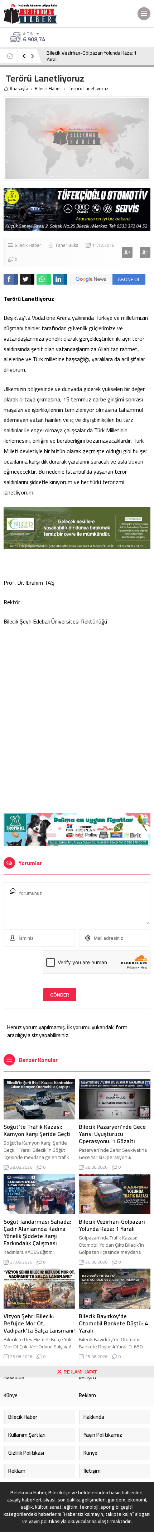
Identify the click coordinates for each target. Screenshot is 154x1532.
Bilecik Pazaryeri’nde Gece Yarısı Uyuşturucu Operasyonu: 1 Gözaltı (112, 1133)
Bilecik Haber (48, 88)
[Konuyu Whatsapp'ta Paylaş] (44, 279)
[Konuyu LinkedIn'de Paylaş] (60, 279)
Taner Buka (66, 245)
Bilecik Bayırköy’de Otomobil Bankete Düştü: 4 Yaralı (113, 1323)
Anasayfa (19, 88)
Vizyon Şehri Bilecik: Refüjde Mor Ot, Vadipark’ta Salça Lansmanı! (39, 1323)
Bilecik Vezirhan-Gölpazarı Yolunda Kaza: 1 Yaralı (92, 56)
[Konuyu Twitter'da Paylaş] (27, 279)
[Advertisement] (77, 713)
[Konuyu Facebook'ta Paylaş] (11, 279)
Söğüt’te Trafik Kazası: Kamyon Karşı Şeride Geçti (37, 1130)
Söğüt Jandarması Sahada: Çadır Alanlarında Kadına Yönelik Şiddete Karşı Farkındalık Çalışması (37, 1232)
